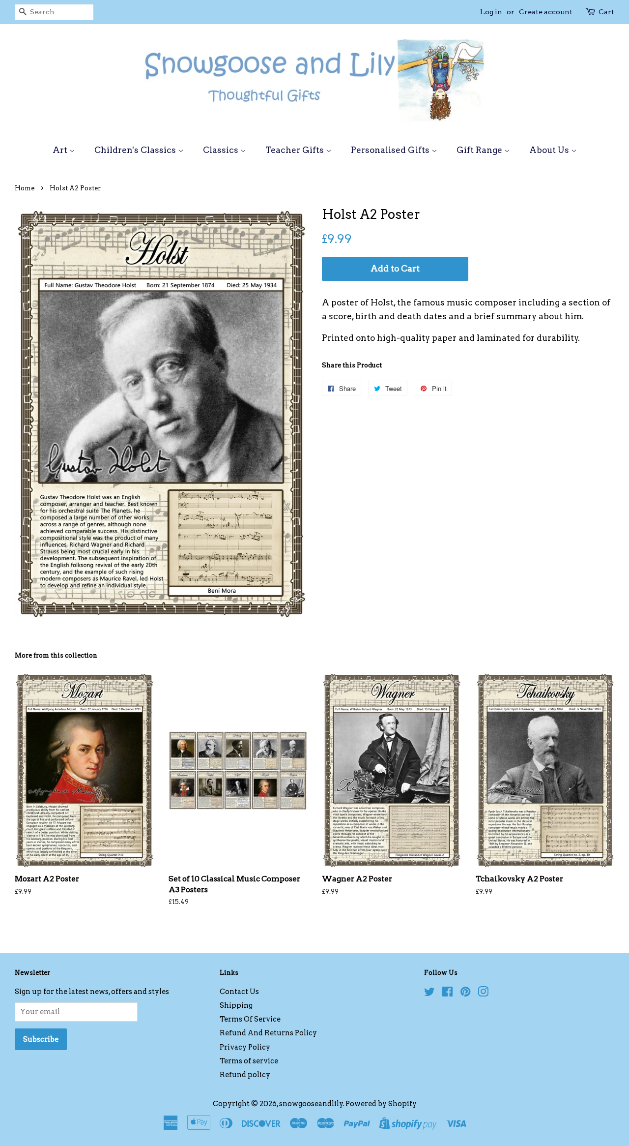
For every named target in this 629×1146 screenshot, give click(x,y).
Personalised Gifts (391, 150)
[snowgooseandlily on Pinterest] (465, 993)
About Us (550, 150)
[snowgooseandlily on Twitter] (429, 993)
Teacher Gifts (295, 150)
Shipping (236, 1005)
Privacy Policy (245, 1047)
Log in (491, 12)
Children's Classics (136, 150)
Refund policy (245, 1074)
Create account (545, 12)
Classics (221, 150)
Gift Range (480, 150)
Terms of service (249, 1060)
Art (61, 150)
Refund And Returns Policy (268, 1032)
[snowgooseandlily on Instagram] (483, 993)
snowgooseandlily (311, 1103)
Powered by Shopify (381, 1103)
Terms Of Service (250, 1019)
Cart (606, 12)
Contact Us (239, 991)
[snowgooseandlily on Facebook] (447, 993)
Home (24, 188)
